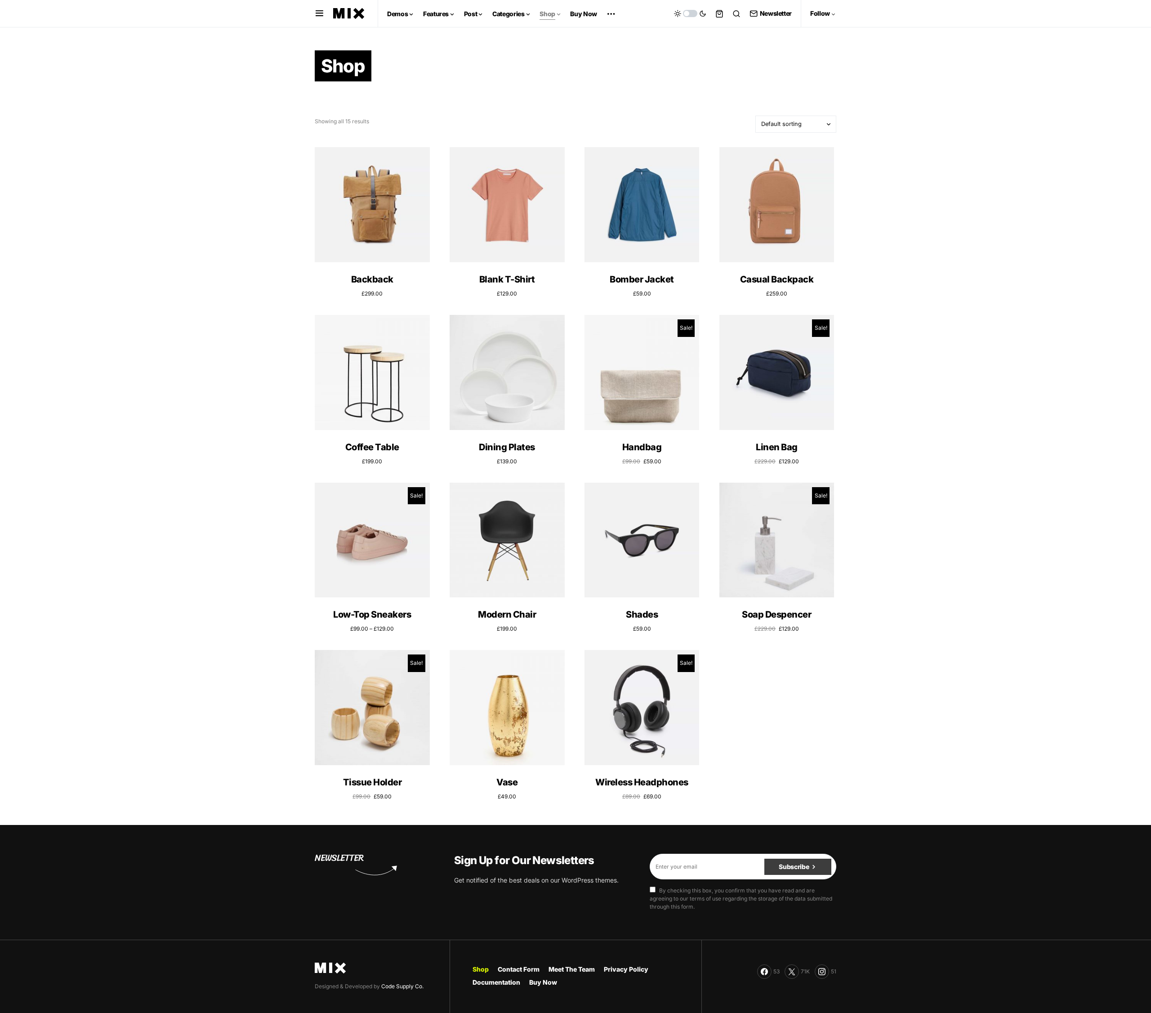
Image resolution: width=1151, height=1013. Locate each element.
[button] (319, 13)
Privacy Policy (626, 969)
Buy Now (543, 982)
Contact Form (519, 969)
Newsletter (776, 13)
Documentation (496, 982)
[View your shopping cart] (719, 13)
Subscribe (794, 866)
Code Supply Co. (402, 986)
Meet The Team (572, 969)
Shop (481, 969)
